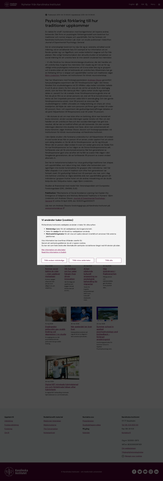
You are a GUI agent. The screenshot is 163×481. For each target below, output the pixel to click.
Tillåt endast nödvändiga (54, 260)
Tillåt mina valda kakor (81, 260)
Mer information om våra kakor (54, 250)
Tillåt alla (109, 260)
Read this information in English (54, 252)
